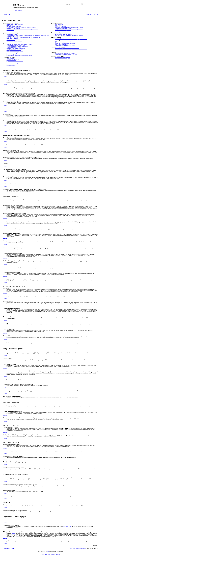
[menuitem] (9, 14)
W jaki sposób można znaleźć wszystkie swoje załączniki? (66, 54)
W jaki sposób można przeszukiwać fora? (63, 41)
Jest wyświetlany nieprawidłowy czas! (14, 36)
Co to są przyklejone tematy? (12, 63)
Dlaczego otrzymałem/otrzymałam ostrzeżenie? (15, 51)
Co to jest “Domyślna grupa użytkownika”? (63, 30)
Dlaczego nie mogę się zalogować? (13, 28)
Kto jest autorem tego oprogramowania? (62, 57)
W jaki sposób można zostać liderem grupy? (63, 28)
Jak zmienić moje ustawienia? (12, 34)
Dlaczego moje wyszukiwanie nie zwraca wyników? (64, 42)
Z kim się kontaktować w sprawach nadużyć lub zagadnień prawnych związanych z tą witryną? (73, 58)
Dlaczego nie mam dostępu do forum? (14, 50)
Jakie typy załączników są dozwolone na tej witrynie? (65, 53)
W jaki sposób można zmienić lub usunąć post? (16, 45)
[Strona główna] (8, 7)
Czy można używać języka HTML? (13, 59)
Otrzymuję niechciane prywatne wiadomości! (63, 34)
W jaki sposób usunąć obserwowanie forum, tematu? (65, 50)
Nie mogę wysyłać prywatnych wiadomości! (63, 33)
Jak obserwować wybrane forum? (61, 49)
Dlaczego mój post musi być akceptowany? (15, 54)
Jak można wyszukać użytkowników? (62, 44)
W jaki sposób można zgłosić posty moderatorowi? (16, 52)
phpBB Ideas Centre (67, 526)
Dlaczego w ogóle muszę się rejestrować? (15, 24)
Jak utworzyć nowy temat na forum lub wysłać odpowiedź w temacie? (20, 44)
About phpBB (32, 520)
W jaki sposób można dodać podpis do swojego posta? (17, 46)
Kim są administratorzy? (59, 24)
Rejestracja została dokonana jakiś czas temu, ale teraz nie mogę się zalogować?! (22, 29)
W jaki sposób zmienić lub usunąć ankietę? (15, 49)
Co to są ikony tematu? (11, 65)
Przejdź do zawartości (17, 10)
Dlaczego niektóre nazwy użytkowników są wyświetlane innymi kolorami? (69, 29)
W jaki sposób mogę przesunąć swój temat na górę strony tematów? (20, 55)
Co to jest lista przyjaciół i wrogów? (61, 38)
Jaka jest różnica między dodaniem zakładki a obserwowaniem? (67, 48)
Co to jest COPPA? (10, 25)
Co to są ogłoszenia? (11, 62)
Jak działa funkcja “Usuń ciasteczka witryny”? (15, 31)
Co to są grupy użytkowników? (60, 26)
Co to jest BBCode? (10, 58)
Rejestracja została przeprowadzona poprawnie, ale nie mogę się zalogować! (21, 27)
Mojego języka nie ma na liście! (12, 38)
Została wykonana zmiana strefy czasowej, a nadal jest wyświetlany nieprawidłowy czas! (23, 37)
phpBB (48, 551)
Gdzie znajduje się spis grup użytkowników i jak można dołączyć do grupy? (69, 27)
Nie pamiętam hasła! (10, 30)
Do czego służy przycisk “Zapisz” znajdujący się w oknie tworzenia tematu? (21, 53)
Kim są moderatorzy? (59, 25)
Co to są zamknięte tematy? (12, 64)
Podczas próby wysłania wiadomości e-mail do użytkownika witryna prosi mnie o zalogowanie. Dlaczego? (27, 41)
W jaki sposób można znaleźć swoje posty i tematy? (65, 45)
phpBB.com (75, 164)
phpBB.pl (63, 164)
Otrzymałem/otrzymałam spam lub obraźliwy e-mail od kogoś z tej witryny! (69, 35)
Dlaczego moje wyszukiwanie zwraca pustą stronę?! (65, 43)
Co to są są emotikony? (11, 60)
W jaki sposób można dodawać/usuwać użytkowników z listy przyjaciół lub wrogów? (71, 39)
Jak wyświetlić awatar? (11, 40)
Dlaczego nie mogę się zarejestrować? (14, 26)
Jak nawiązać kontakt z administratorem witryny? (64, 59)
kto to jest (13, 533)
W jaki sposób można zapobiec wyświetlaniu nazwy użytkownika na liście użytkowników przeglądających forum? (28, 35)
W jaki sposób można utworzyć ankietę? (14, 47)
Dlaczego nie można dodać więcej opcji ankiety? (16, 48)
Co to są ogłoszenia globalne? (12, 61)
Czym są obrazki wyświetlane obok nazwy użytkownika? (17, 39)
